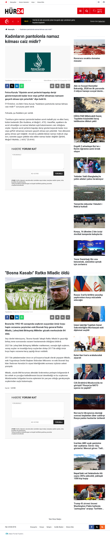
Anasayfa (11, 29)
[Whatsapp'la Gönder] (22, 86)
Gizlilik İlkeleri (58, 527)
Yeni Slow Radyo (55, 519)
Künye (42, 527)
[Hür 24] (14, 11)
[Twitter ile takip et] (97, 527)
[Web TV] (98, 2)
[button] (57, 86)
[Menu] (80, 11)
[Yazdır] (52, 86)
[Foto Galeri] (104, 2)
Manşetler (13, 2)
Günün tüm (97, 21)
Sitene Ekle (40, 2)
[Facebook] (7, 86)
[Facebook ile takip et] (91, 527)
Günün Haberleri (24, 2)
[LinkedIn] (17, 86)
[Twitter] (12, 86)
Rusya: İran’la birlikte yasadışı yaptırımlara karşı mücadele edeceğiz (53, 21)
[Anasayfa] (6, 2)
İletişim (49, 527)
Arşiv (33, 2)
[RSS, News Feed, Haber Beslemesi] (102, 527)
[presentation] (12, 21)
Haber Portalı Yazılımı (16, 534)
